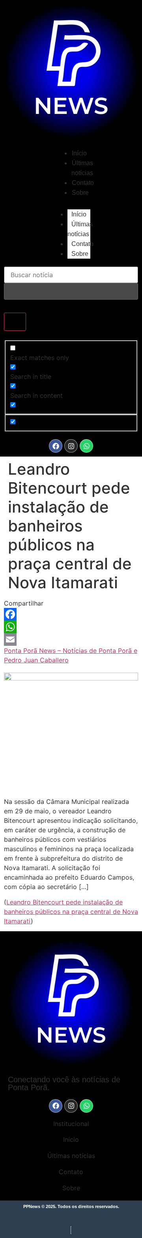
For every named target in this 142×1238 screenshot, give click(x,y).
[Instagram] (71, 446)
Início (79, 153)
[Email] (71, 639)
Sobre (80, 192)
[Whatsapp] (86, 446)
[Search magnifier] (15, 322)
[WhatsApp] (71, 627)
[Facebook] (55, 446)
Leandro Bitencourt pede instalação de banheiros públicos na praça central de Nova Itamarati (71, 911)
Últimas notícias (80, 229)
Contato (83, 182)
